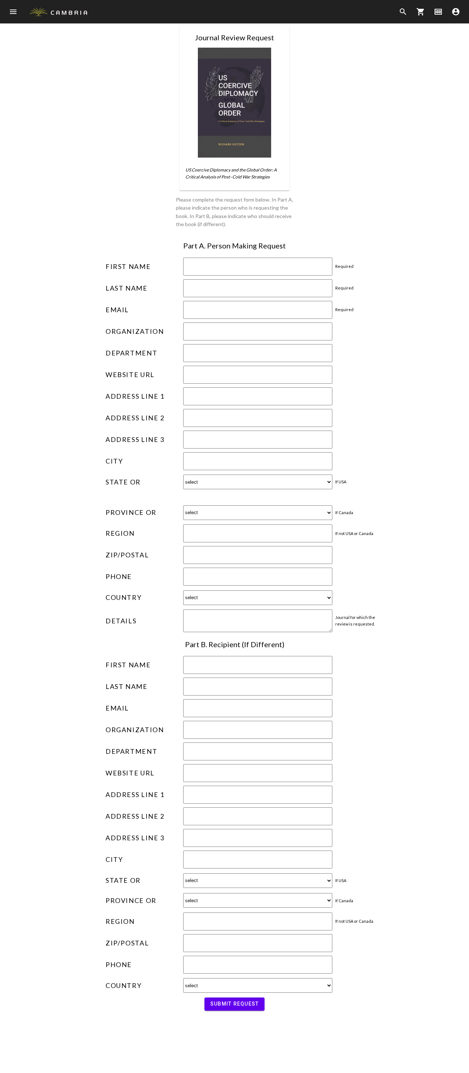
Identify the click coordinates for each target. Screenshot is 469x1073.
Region (120, 533)
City (114, 461)
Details (121, 621)
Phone (119, 576)
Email (117, 310)
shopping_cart (420, 11)
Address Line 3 (135, 439)
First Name (128, 266)
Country (123, 597)
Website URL (130, 374)
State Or (123, 482)
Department (131, 353)
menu (13, 11)
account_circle (455, 11)
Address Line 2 (135, 418)
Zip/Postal (127, 555)
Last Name (127, 288)
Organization (135, 331)
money (438, 11)
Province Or (131, 512)
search (403, 11)
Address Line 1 (135, 396)
